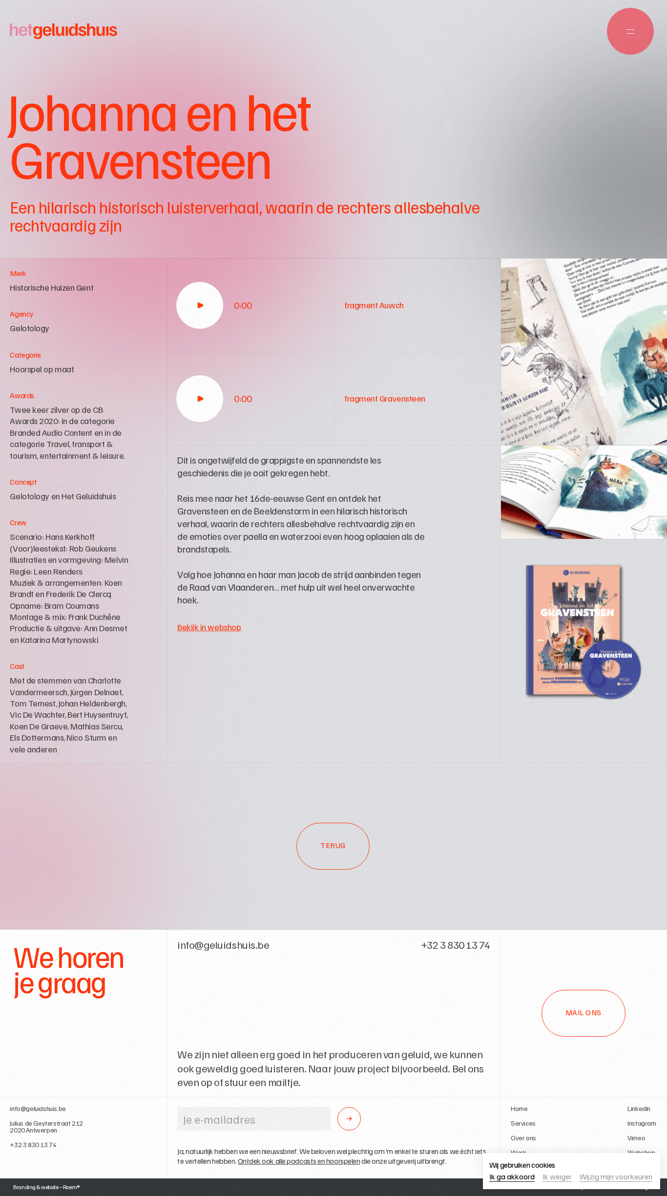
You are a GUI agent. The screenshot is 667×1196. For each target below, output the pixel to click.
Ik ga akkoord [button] (512, 1177)
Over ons (523, 1137)
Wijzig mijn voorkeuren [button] (616, 1177)
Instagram (641, 1123)
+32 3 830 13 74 (33, 1144)
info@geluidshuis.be (37, 1108)
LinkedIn (638, 1108)
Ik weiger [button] (557, 1177)
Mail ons (583, 1012)
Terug (332, 845)
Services (523, 1123)
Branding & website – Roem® (46, 1187)
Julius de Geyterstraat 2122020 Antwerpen (46, 1126)
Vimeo (636, 1137)
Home (519, 1108)
